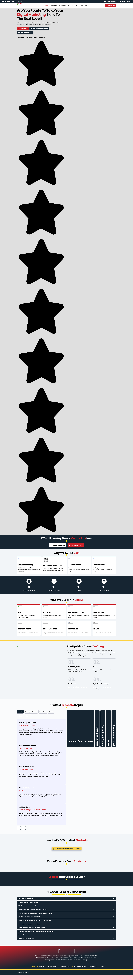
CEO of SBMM (53, 6)
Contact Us (85, 6)
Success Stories (64, 6)
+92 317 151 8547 (6, 1)
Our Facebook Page (110, 1)
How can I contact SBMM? (26, 938)
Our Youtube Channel (123, 1)
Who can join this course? (26, 898)
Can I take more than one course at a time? (31, 927)
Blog (77, 6)
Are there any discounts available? (29, 917)
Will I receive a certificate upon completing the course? (35, 913)
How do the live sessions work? (27, 935)
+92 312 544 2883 (17, 1)
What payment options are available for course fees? (34, 920)
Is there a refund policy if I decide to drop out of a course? (36, 931)
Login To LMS (111, 6)
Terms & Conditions (80, 966)
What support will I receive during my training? (32, 909)
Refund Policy (65, 966)
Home (46, 6)
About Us (41, 966)
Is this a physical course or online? (29, 902)
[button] (66, 898)
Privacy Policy (52, 966)
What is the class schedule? (27, 906)
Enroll (72, 6)
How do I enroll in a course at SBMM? (29, 924)
